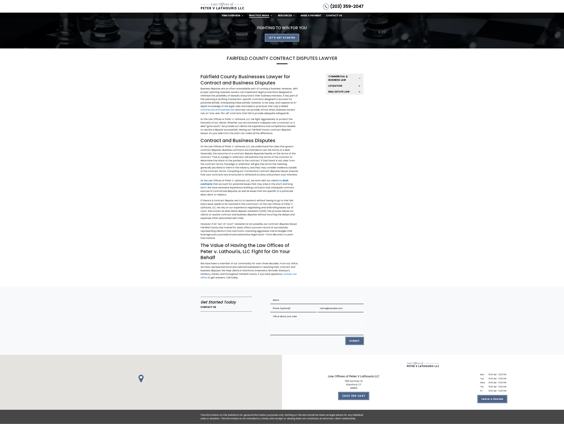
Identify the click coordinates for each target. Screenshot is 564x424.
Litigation (335, 86)
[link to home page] (222, 6)
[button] (141, 378)
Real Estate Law (339, 91)
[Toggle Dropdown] (243, 15)
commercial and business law (217, 109)
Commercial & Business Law (338, 78)
